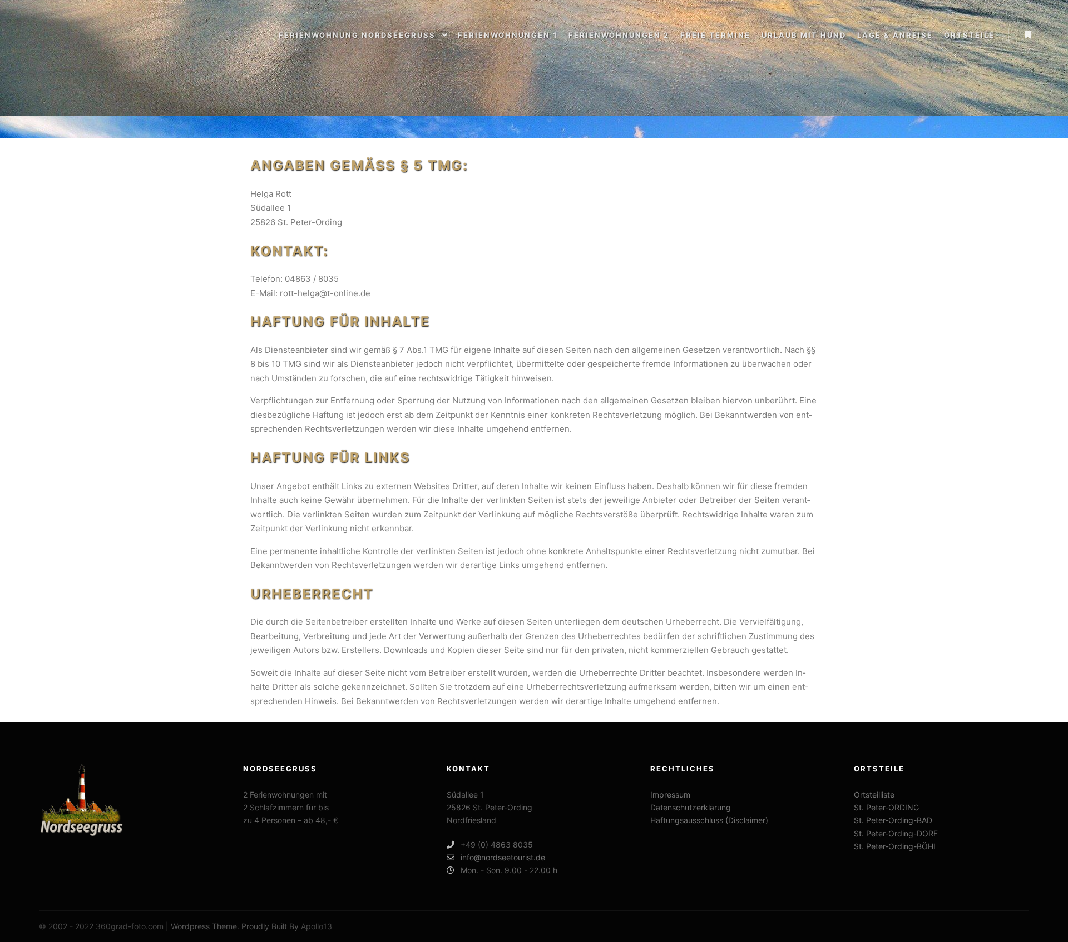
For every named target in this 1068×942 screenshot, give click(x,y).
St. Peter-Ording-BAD (893, 820)
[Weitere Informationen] (1027, 35)
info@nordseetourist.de (503, 857)
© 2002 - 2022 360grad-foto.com (101, 926)
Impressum (670, 794)
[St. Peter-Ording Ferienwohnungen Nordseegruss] (50, 35)
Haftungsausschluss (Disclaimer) (709, 820)
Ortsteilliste (874, 794)
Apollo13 (316, 926)
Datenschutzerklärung (690, 807)
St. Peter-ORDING (886, 807)
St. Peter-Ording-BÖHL (896, 846)
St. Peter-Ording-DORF (896, 833)
